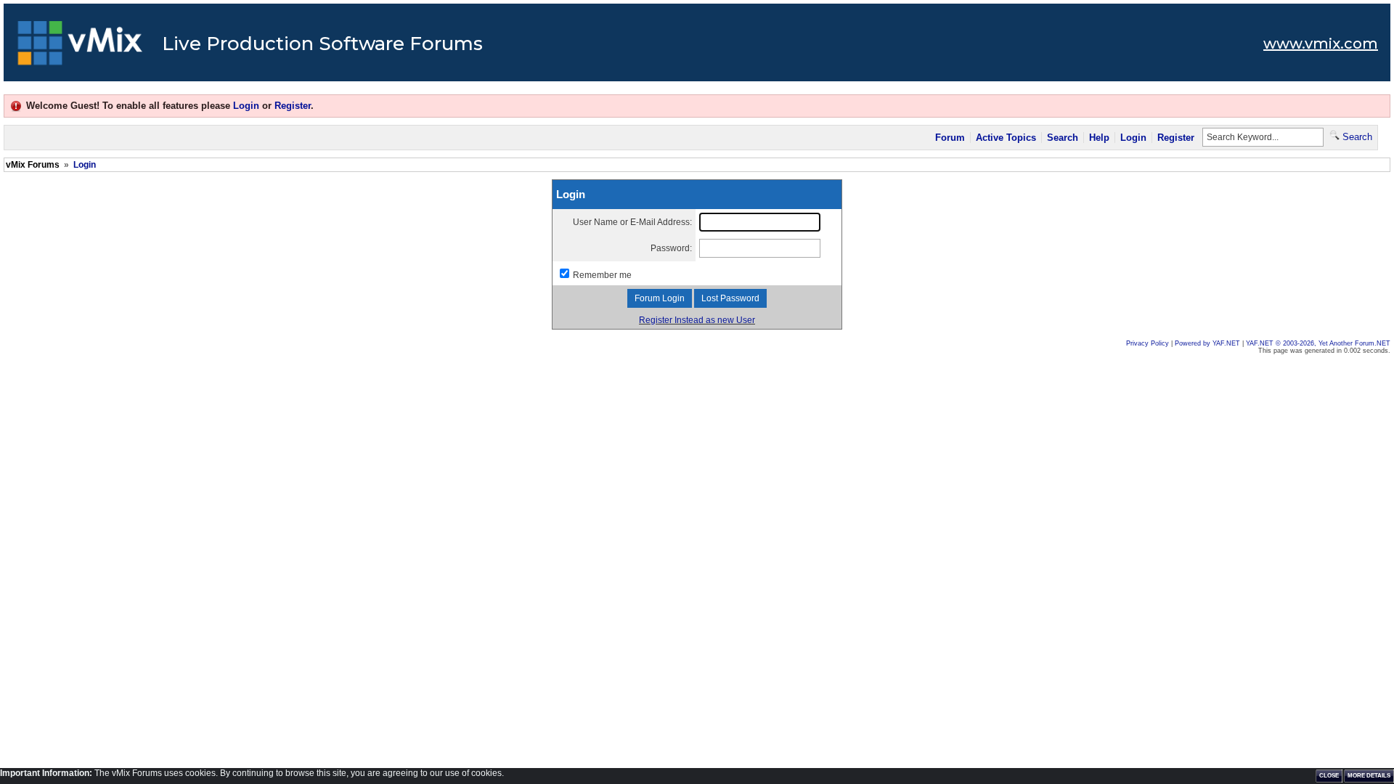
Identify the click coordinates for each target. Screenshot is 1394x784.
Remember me (602, 275)
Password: (671, 248)
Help (1099, 137)
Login (246, 105)
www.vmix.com (1320, 43)
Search (1062, 137)
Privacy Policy (1147, 343)
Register (292, 105)
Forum (950, 137)
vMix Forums (33, 165)
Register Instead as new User (697, 320)
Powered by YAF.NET (1207, 343)
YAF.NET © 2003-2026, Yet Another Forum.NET (1318, 343)
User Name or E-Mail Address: (632, 222)
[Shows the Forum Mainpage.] (80, 47)
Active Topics (1006, 137)
